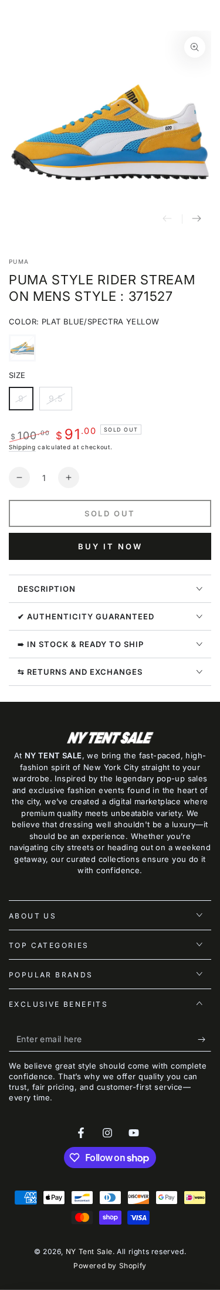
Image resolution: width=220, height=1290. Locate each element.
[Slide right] (196, 219)
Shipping (22, 446)
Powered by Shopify (110, 1265)
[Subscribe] (204, 1040)
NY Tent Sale (89, 1251)
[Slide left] (167, 219)
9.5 (60, 401)
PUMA (19, 261)
